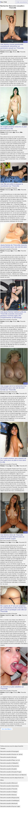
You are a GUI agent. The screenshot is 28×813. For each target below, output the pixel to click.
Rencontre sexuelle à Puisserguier (9, 751)
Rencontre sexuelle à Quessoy (8, 794)
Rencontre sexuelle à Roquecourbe (9, 797)
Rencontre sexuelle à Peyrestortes (9, 766)
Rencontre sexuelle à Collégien (8, 791)
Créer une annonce (21, 2)
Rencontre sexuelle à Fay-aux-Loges (10, 806)
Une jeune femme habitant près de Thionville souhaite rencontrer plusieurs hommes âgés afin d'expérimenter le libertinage (13, 314)
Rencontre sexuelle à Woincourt (8, 783)
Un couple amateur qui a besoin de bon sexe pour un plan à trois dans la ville (13, 460)
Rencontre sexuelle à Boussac (8, 757)
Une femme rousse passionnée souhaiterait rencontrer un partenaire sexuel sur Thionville (12, 46)
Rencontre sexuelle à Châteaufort (9, 763)
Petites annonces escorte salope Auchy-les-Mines (12, 779)
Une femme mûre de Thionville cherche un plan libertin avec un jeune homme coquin (12, 537)
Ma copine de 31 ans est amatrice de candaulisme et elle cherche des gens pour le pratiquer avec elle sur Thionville (13, 608)
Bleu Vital (3, 2)
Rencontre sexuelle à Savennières (9, 786)
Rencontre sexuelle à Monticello (8, 803)
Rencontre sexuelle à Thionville (8, 789)
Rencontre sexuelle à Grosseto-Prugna (10, 772)
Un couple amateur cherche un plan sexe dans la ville (13, 127)
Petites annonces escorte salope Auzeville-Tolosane (12, 747)
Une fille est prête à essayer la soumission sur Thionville (11, 185)
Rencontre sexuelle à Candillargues (9, 800)
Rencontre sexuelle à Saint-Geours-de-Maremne (13, 774)
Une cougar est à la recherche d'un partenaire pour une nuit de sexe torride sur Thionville (13, 388)
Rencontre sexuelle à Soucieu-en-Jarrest (11, 754)
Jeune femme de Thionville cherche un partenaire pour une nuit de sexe (13, 246)
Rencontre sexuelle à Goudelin (8, 769)
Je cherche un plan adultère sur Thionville (12, 688)
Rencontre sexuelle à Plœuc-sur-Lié (10, 760)
